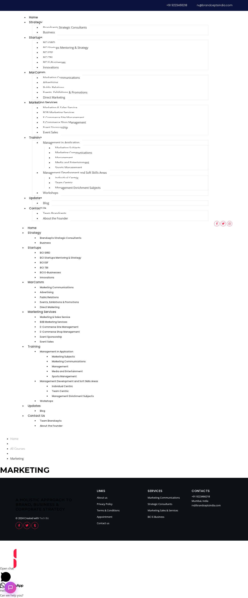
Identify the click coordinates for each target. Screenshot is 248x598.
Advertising (50, 82)
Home (33, 17)
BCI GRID (49, 42)
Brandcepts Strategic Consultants (65, 27)
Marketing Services (43, 102)
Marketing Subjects (67, 148)
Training (35, 137)
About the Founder (55, 218)
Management (64, 158)
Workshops (50, 193)
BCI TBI (48, 57)
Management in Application (61, 142)
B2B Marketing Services (58, 112)
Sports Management (68, 167)
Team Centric (64, 183)
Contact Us (37, 208)
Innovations (51, 67)
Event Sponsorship (55, 127)
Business (49, 32)
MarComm (37, 72)
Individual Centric (66, 178)
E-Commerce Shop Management (64, 122)
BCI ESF (48, 52)
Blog (46, 203)
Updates (35, 198)
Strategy (35, 22)
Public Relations (53, 87)
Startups (35, 37)
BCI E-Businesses (54, 62)
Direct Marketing (54, 97)
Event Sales (50, 132)
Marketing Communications (61, 77)
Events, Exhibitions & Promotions (65, 92)
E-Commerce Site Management (63, 117)
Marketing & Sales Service (60, 108)
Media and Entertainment (72, 162)
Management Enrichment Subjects (78, 188)
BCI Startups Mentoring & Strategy (65, 47)
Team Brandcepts (54, 213)
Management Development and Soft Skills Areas (75, 172)
